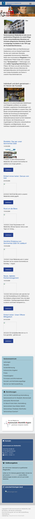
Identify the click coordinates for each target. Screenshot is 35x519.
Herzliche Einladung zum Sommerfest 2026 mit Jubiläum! (15, 242)
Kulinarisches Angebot (10, 370)
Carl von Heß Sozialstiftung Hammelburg (16, 395)
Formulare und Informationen (13, 378)
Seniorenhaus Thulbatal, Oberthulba (15, 409)
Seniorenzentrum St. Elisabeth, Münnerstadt (17, 398)
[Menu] (30, 4)
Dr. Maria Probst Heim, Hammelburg (15, 403)
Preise (5, 373)
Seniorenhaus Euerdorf (11, 411)
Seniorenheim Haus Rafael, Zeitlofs (14, 406)
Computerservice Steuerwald (16, 515)
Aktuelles (6, 365)
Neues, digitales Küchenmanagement (11, 277)
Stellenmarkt (14, 475)
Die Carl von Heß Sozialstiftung (13, 384)
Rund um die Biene (10, 208)
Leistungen (7, 362)
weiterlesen (8, 170)
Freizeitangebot (8, 376)
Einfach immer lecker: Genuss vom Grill (16, 177)
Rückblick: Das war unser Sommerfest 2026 (13, 142)
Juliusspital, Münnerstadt (11, 401)
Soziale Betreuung (9, 367)
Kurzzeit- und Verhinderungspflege (14, 381)
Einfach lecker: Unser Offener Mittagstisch (14, 315)
